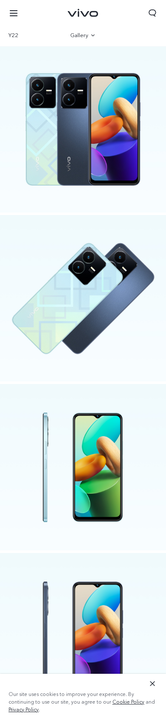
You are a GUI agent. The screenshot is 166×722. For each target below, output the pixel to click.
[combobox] (31, 35)
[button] (13, 13)
